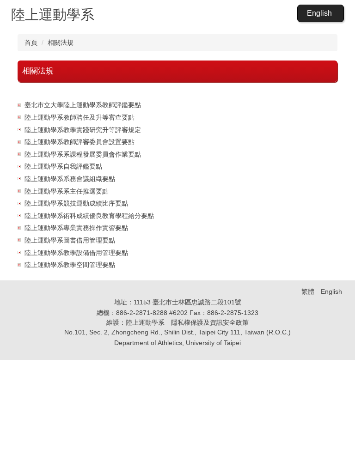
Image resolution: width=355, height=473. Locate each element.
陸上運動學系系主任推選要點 (66, 191)
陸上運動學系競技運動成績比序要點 (76, 203)
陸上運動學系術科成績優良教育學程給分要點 (89, 215)
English (319, 13)
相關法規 (60, 42)
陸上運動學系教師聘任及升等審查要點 (79, 117)
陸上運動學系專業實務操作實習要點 (76, 227)
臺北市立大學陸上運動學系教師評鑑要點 (82, 105)
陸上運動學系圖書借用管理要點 (69, 240)
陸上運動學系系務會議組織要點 (69, 178)
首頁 (30, 42)
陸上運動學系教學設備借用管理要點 (76, 252)
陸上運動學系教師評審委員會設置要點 (79, 142)
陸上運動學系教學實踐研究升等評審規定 (82, 129)
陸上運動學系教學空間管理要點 (69, 264)
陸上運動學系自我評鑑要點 (63, 166)
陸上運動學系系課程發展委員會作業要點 (82, 154)
